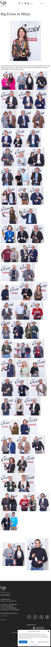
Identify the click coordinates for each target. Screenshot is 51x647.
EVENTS (4, 616)
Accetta (23, 642)
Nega (32, 642)
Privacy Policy (36, 644)
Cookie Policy (30, 644)
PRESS (4, 619)
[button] (48, 631)
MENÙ (42, 3)
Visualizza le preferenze (43, 642)
